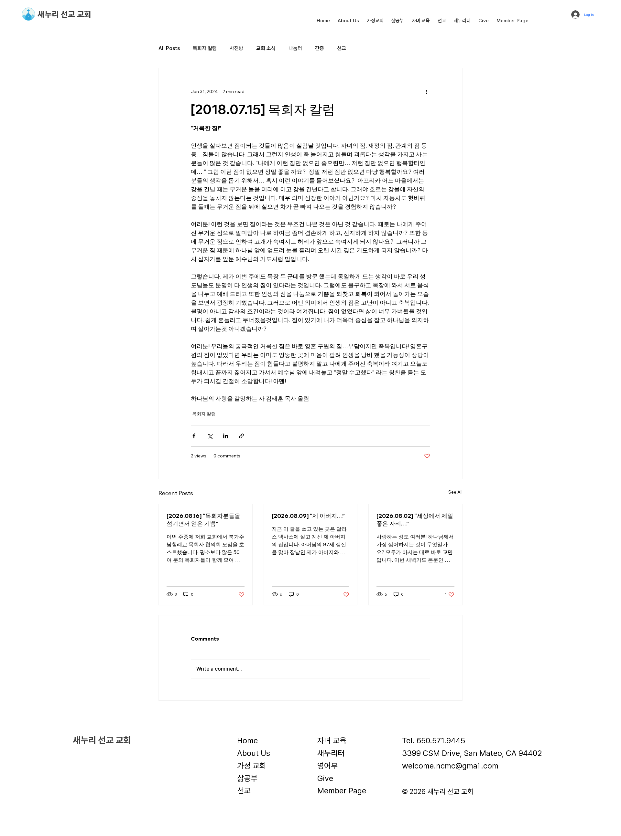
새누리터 (330, 753)
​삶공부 (247, 778)
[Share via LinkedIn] (226, 436)
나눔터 (295, 48)
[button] (348, 21)
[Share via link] (241, 436)
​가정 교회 (251, 765)
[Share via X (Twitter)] (210, 436)
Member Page (341, 790)
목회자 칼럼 (205, 48)
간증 (319, 48)
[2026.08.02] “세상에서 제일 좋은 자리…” (414, 519)
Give (325, 778)
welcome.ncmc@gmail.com (450, 765)
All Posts (169, 48)
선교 (341, 48)
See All (455, 492)
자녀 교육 (331, 740)
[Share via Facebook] (194, 436)
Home (247, 740)
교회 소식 (266, 48)
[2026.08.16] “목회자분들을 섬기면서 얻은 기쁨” (203, 519)
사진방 (236, 48)
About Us (253, 753)
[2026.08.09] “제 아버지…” (308, 515)
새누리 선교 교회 (64, 14)
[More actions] (426, 91)
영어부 (327, 765)
